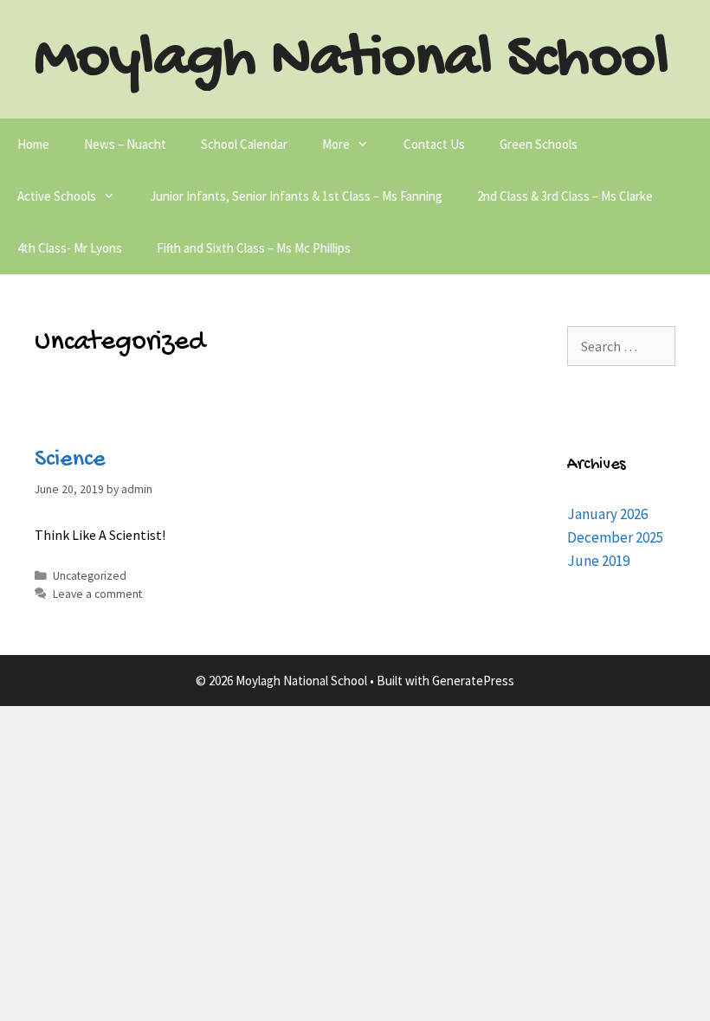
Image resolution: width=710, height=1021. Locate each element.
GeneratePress (473, 680)
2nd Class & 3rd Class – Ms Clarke (565, 196)
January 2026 (607, 513)
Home (33, 144)
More (336, 144)
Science (70, 460)
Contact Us (434, 144)
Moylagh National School (352, 60)
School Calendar (244, 144)
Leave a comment (97, 594)
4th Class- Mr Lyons (69, 248)
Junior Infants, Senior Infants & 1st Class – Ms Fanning (296, 196)
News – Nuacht (125, 144)
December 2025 (615, 537)
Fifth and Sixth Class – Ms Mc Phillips (254, 248)
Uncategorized (89, 575)
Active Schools (56, 196)
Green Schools (539, 144)
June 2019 (598, 560)
